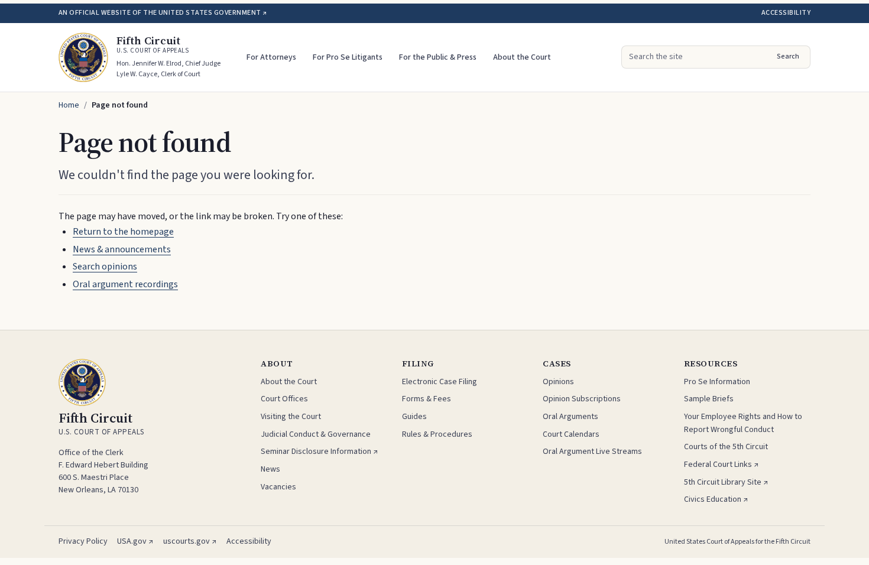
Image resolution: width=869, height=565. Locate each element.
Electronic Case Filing (439, 382)
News (270, 469)
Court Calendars (571, 434)
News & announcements (122, 249)
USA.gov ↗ (135, 541)
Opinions (558, 382)
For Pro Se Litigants (347, 57)
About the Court (522, 57)
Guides (414, 417)
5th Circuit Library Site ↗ (726, 482)
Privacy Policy (83, 541)
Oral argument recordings (125, 284)
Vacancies (278, 487)
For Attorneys (271, 57)
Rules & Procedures (437, 434)
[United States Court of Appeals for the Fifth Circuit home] (83, 57)
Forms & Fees (426, 399)
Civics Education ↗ (716, 499)
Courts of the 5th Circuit (726, 447)
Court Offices (284, 399)
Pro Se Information (717, 382)
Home (69, 105)
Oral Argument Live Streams (592, 451)
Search (788, 56)
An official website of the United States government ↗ (163, 13)
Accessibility (785, 13)
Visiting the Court (291, 417)
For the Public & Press (437, 57)
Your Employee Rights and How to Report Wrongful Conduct (743, 423)
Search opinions (105, 266)
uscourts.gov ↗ (190, 541)
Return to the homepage (123, 231)
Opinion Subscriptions (582, 399)
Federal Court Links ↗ (721, 464)
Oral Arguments (570, 417)
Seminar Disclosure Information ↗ (319, 451)
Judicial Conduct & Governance (316, 434)
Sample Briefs (709, 399)
